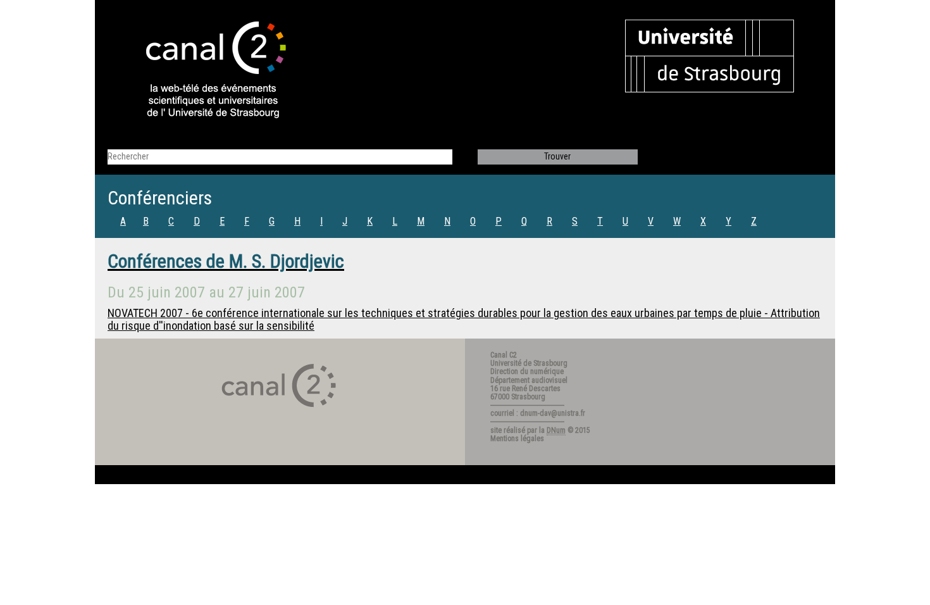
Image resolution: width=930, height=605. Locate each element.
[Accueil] (205, 71)
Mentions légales (517, 438)
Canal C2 (503, 355)
